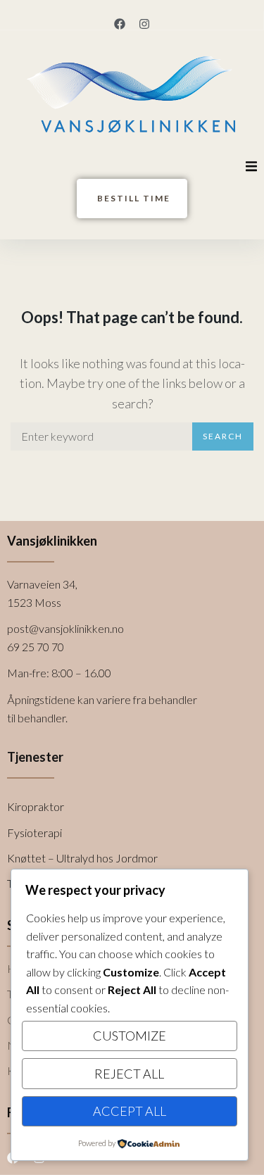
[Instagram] (144, 24)
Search (223, 436)
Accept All (129, 1111)
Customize (129, 1035)
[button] (251, 166)
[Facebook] (119, 24)
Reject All (129, 1073)
